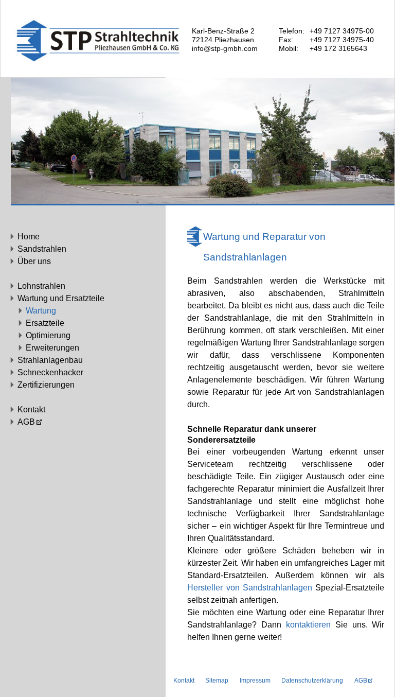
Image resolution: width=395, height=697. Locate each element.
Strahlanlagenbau (50, 360)
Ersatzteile (45, 323)
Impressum (255, 680)
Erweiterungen (52, 347)
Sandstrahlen (41, 249)
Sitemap (216, 680)
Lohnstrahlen (41, 286)
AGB (26, 421)
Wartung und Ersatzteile (60, 298)
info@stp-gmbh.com (225, 48)
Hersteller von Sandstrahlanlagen (249, 587)
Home (28, 236)
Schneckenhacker (50, 372)
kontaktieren (308, 624)
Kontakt (31, 409)
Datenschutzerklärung (312, 680)
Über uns (34, 261)
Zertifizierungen (46, 384)
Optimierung (48, 335)
